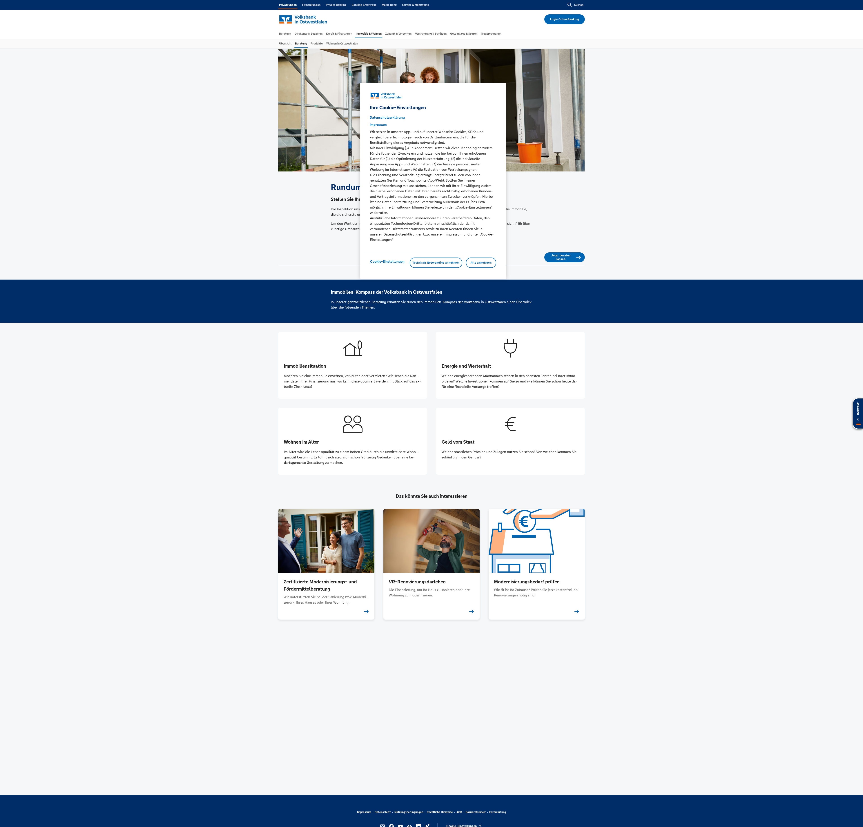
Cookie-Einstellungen (387, 261)
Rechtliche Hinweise (440, 812)
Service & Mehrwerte (415, 5)
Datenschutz (383, 812)
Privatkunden (288, 5)
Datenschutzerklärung (387, 117)
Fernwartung (497, 812)
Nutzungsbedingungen (408, 812)
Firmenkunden (311, 5)
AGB (459, 812)
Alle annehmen (481, 263)
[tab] (285, 33)
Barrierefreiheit (476, 812)
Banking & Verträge (364, 5)
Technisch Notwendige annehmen (436, 263)
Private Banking (336, 5)
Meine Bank (389, 5)
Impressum (364, 812)
